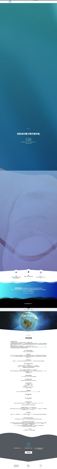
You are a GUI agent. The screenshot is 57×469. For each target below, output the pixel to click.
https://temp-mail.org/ (38, 423)
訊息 (28, 1)
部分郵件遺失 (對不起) (28, 448)
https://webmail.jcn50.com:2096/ (28, 413)
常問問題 (27, 1)
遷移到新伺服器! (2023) (18, 448)
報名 (30, 1)
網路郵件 (33, 1)
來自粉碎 (34, 409)
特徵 (24, 1)
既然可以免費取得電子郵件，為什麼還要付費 (39, 449)
